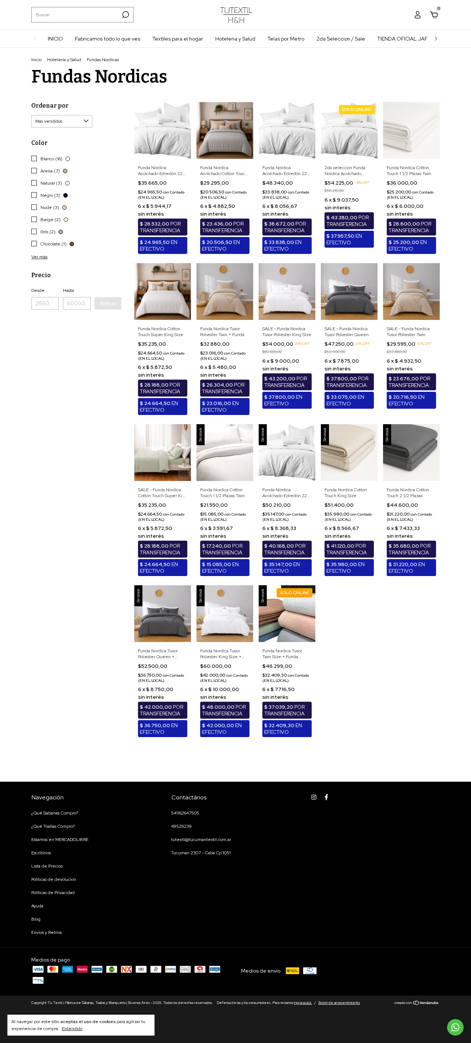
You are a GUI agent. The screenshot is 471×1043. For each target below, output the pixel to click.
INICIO (55, 38)
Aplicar (108, 303)
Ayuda (37, 906)
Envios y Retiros (46, 932)
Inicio (36, 60)
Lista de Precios (47, 866)
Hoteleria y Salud (235, 38)
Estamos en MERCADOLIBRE (59, 840)
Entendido (72, 1029)
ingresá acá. (303, 1002)
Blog (35, 919)
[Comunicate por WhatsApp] (455, 1027)
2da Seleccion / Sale (340, 38)
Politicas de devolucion (53, 879)
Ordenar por (49, 105)
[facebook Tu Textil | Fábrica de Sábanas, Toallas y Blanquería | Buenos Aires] (326, 797)
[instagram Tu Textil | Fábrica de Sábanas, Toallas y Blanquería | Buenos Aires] (314, 797)
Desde (38, 290)
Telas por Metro (286, 38)
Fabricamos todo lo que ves (107, 38)
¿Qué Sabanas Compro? (54, 813)
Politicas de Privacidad (53, 893)
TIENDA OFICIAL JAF (402, 38)
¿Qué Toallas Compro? (53, 826)
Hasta (68, 290)
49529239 (181, 826)
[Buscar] (125, 14)
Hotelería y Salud (64, 60)
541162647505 (185, 813)
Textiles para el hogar (177, 38)
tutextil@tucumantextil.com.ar (201, 840)
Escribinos (41, 853)
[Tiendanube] (417, 1003)
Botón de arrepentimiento (339, 1002)
